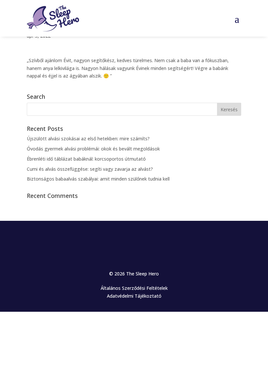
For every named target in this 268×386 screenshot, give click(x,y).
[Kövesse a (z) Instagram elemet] (121, 239)
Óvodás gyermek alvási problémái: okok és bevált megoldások (93, 149)
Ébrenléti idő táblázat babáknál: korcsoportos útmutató (86, 159)
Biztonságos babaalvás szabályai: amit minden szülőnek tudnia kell (98, 179)
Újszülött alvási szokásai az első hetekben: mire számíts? (88, 138)
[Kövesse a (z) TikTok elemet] (147, 239)
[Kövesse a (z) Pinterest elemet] (160, 239)
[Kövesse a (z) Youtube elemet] (134, 239)
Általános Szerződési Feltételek (134, 288)
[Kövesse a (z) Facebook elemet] (108, 239)
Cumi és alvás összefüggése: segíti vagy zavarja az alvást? (90, 169)
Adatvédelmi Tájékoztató (134, 296)
